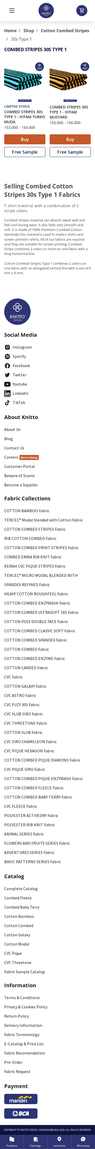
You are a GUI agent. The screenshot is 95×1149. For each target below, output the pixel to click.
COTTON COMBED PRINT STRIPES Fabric (41, 547)
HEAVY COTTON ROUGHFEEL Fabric (36, 593)
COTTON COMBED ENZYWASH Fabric (37, 603)
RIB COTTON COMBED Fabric (30, 538)
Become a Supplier (21, 484)
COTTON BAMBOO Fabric (27, 510)
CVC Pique (13, 953)
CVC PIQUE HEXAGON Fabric (29, 750)
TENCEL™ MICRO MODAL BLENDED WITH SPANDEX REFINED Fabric (41, 580)
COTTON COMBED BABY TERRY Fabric (38, 797)
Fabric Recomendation (24, 1053)
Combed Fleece (18, 897)
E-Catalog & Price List (24, 1043)
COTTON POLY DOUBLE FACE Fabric (36, 621)
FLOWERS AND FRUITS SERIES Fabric (37, 843)
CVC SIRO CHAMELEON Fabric (30, 741)
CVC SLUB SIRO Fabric (23, 713)
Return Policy (16, 1016)
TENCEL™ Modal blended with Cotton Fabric (43, 520)
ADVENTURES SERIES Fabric (29, 852)
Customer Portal (19, 466)
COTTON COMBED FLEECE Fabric (34, 787)
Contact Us (14, 447)
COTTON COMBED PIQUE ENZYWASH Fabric (43, 778)
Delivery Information (23, 1025)
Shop (28, 31)
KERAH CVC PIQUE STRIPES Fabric (35, 566)
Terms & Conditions (22, 997)
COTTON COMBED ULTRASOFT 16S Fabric (41, 612)
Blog (8, 438)
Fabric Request (17, 1071)
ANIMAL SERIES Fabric (24, 834)
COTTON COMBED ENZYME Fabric (34, 658)
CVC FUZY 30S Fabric (22, 704)
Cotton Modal (16, 944)
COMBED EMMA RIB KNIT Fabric (32, 556)
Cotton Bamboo (19, 916)
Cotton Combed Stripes (65, 31)
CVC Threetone (17, 962)
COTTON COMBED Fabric (26, 649)
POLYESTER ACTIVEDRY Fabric (31, 815)
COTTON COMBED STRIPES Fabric (35, 529)
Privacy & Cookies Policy (26, 1006)
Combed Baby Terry (21, 907)
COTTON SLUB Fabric (23, 732)
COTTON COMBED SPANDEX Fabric (35, 640)
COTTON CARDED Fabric (26, 667)
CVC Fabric (13, 677)
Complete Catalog (21, 888)
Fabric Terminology (21, 1034)
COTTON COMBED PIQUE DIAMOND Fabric (42, 760)
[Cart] (81, 10)
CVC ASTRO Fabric (20, 695)
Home (10, 31)
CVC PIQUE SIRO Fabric (24, 769)
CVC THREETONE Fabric (25, 723)
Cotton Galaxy (17, 934)
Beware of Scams (19, 475)
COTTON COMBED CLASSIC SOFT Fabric (39, 630)
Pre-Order (13, 1062)
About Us (12, 429)
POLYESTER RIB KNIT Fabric (29, 824)
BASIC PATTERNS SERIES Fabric (32, 861)
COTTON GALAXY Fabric (25, 686)
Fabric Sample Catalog (24, 971)
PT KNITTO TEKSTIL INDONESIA (34, 1130)
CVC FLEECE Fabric (20, 806)
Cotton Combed (18, 925)
